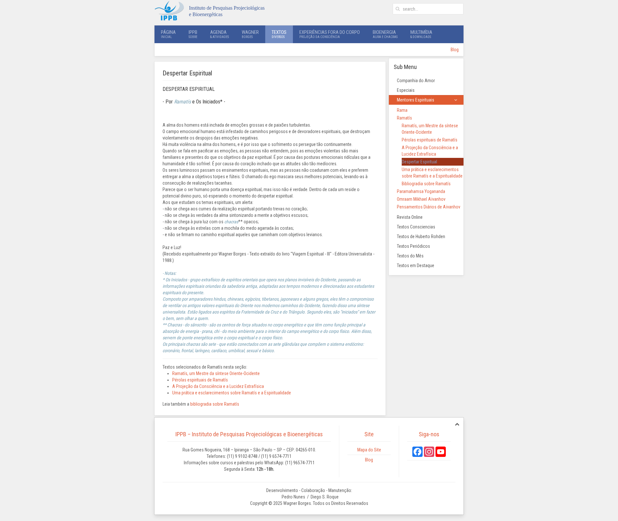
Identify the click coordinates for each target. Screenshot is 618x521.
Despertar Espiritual (419, 161)
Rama (402, 110)
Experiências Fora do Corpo (329, 34)
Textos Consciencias (416, 226)
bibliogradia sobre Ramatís (214, 404)
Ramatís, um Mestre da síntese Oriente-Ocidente (216, 373)
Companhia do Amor (416, 80)
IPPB (193, 34)
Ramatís (404, 118)
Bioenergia (385, 34)
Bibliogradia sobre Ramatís (426, 183)
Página (168, 34)
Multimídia (421, 34)
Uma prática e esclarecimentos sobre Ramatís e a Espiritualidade (231, 392)
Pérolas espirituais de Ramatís (200, 379)
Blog (455, 49)
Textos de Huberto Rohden (421, 236)
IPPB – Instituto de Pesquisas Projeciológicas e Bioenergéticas (249, 434)
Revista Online (410, 217)
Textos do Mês (410, 255)
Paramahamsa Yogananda (421, 191)
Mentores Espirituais (415, 99)
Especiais (406, 90)
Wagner (250, 34)
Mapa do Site (369, 449)
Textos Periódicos (413, 246)
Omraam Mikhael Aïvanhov (421, 199)
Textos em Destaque (415, 265)
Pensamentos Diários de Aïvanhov (428, 206)
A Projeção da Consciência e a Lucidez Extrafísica (218, 386)
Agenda (219, 34)
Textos (279, 34)
